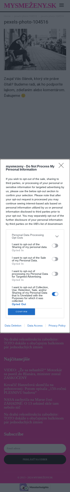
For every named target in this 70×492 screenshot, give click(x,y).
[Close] (62, 166)
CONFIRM (21, 312)
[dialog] (35, 246)
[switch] (55, 246)
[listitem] (35, 236)
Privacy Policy (57, 325)
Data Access (35, 325)
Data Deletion (13, 325)
